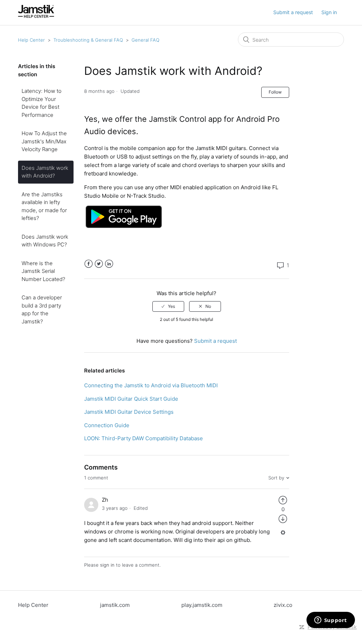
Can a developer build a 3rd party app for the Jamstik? (42, 309)
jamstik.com (115, 605)
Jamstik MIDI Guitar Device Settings (129, 411)
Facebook (88, 263)
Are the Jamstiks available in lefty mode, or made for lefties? (44, 206)
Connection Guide (106, 425)
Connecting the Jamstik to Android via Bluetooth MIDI (151, 385)
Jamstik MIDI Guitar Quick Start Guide (131, 398)
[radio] (168, 306)
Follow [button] (275, 92)
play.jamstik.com (201, 605)
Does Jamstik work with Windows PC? (45, 240)
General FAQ (145, 40)
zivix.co (283, 605)
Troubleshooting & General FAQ (88, 40)
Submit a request (293, 12)
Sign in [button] (329, 12)
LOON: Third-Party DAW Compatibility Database (143, 438)
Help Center (31, 40)
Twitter (98, 263)
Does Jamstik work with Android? (45, 172)
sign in (107, 565)
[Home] (36, 16)
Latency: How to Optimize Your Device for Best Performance (42, 103)
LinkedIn (109, 263)
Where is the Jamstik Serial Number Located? (43, 271)
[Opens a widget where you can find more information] (330, 620)
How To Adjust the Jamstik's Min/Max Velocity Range (44, 141)
